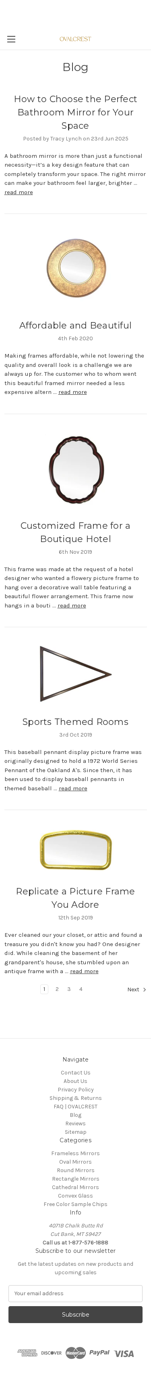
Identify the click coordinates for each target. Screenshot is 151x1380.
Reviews (75, 1123)
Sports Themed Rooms (75, 721)
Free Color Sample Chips (75, 1204)
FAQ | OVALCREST (75, 1106)
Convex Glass (75, 1195)
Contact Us (76, 1072)
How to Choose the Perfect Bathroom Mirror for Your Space (75, 112)
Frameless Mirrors (75, 1153)
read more (18, 192)
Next (134, 989)
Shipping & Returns (76, 1098)
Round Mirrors (76, 1170)
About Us (75, 1081)
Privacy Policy (76, 1089)
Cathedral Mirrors (75, 1187)
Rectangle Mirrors (75, 1178)
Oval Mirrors (75, 1161)
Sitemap (76, 1132)
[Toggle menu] (11, 39)
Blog (75, 1115)
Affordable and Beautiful (75, 325)
